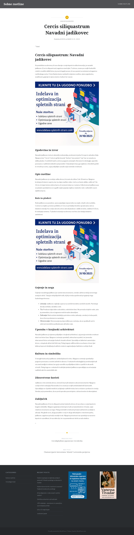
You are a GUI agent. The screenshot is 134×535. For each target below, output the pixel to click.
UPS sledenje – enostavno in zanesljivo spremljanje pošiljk (49, 504)
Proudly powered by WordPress (57, 531)
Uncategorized (67, 21)
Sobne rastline (14, 4)
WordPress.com (81, 531)
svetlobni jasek (42, 513)
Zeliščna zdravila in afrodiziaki (47, 499)
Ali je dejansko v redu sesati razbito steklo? (48, 494)
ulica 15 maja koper (43, 509)
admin (62, 39)
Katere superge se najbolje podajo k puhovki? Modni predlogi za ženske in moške (49, 480)
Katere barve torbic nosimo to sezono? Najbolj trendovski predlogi (49, 488)
